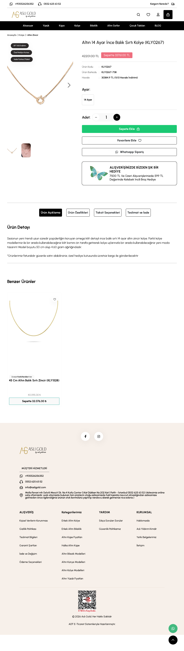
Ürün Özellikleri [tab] (78, 212)
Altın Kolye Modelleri (73, 570)
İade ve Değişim (28, 553)
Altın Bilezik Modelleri (73, 553)
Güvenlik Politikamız (110, 528)
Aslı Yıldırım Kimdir (147, 528)
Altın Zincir (32, 35)
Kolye (77, 25)
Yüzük (46, 25)
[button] (69, 85)
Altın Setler (113, 25)
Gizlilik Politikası (27, 528)
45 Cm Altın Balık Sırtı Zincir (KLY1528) (34, 380)
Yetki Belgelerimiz (146, 537)
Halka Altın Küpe (71, 545)
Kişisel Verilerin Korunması (33, 520)
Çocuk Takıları (137, 25)
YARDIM (104, 512)
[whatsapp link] (173, 628)
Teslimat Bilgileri (28, 537)
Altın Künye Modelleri (73, 562)
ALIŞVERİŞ (26, 512)
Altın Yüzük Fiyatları (72, 578)
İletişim (140, 545)
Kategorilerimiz (72, 512)
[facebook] (85, 436)
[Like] (54, 299)
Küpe (62, 25)
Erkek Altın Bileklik (72, 528)
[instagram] (98, 436)
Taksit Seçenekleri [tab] (108, 212)
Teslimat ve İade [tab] (138, 212)
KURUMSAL (144, 512)
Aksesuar (28, 25)
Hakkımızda (143, 520)
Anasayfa (11, 35)
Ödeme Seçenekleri (30, 562)
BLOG (158, 25)
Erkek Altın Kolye (71, 520)
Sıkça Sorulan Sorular (111, 520)
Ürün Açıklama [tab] (50, 212)
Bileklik (94, 25)
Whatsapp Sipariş (132, 152)
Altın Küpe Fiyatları (72, 537)
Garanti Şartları (28, 545)
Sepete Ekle (127, 129)
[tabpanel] (92, 241)
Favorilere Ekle (126, 140)
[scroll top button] (173, 640)
